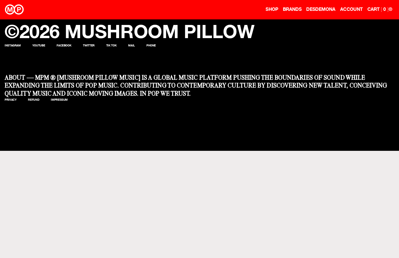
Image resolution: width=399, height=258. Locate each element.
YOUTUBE (38, 45)
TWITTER (88, 45)
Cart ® (379, 9)
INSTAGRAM (13, 45)
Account (351, 9)
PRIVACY (10, 99)
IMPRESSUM (59, 99)
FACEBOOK (64, 45)
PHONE (151, 45)
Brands (292, 9)
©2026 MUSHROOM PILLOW (130, 31)
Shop (272, 9)
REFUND (33, 99)
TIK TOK (111, 45)
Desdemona (321, 9)
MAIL (131, 45)
